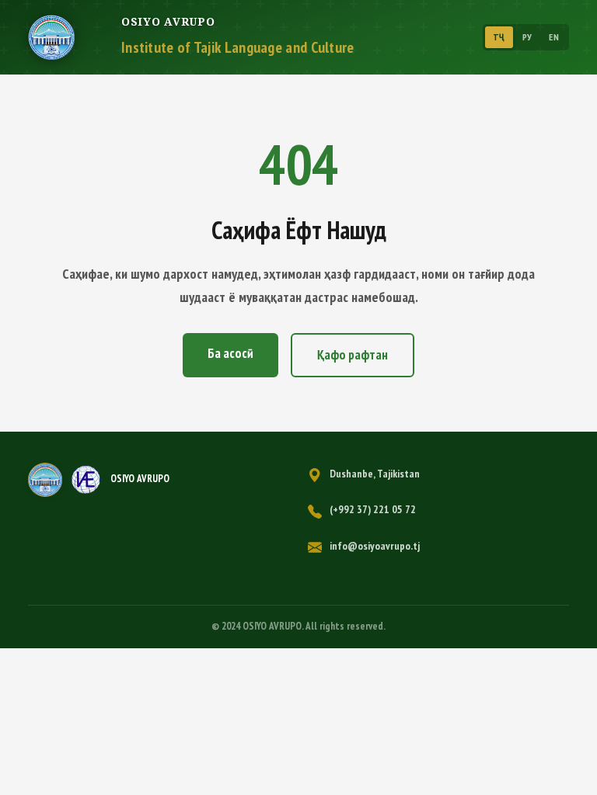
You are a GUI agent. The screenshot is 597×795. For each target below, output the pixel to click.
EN (554, 37)
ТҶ (499, 37)
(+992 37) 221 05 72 (373, 509)
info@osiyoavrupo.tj (375, 546)
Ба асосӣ (230, 353)
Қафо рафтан (352, 354)
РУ (527, 37)
